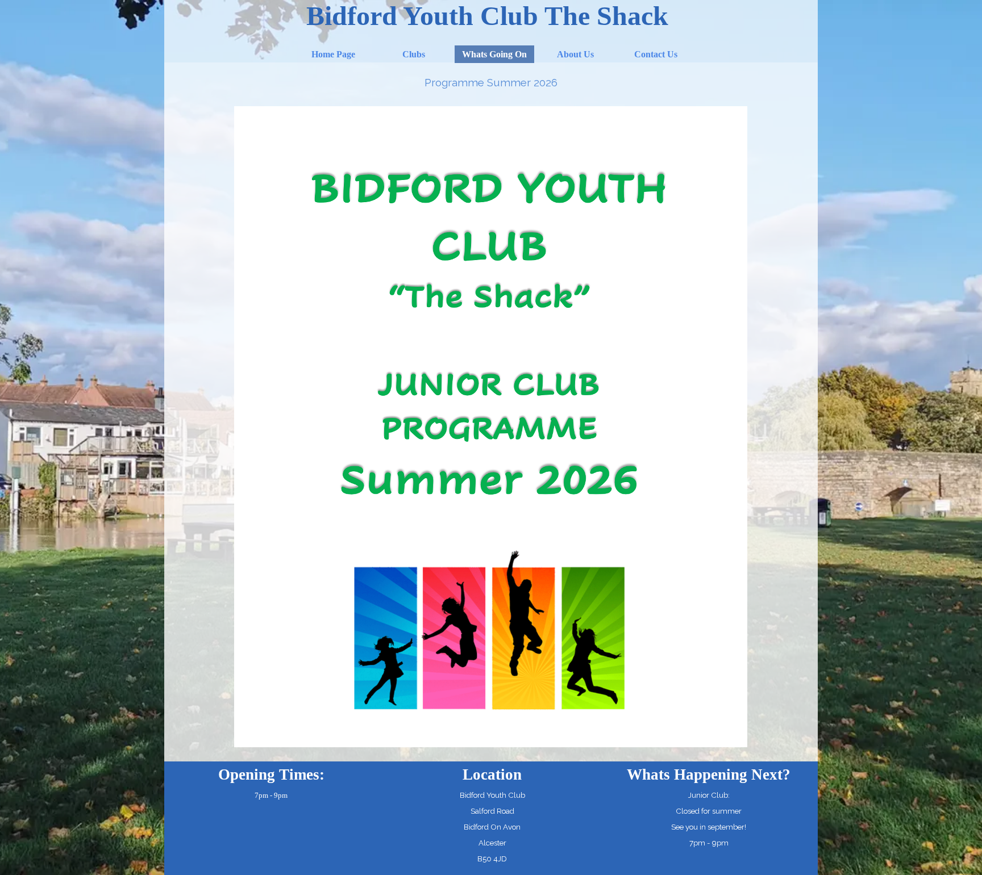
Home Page (333, 54)
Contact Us (655, 54)
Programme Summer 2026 (491, 82)
